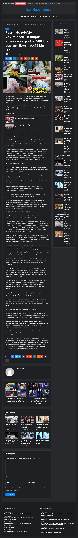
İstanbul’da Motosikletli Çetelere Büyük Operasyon (26, 442)
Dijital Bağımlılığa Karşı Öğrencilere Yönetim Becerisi (29, 125)
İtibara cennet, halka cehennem (68, 108)
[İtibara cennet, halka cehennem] (59, 109)
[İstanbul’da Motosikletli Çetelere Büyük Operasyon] (27, 435)
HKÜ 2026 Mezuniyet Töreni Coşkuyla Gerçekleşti (26, 426)
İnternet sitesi (31, 482)
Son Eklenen (63, 23)
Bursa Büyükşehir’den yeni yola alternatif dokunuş (68, 32)
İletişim (55, 16)
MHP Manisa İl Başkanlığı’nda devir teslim (26, 118)
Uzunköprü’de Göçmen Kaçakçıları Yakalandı (11, 441)
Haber (28, 16)
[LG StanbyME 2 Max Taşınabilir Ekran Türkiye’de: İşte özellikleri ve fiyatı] (59, 234)
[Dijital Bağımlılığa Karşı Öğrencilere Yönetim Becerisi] (9, 127)
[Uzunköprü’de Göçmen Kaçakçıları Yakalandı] (11, 435)
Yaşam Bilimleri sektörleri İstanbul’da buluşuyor (38, 3)
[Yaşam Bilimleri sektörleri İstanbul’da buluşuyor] (59, 58)
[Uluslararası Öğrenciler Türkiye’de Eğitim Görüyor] (42, 435)
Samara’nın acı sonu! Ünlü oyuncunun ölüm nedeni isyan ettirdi (42, 426)
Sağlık (39, 16)
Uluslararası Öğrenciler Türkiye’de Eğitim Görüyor (42, 442)
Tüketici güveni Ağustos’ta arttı (67, 224)
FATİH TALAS (11, 54)
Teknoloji (44, 16)
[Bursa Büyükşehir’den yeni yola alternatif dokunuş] (59, 31)
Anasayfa (23, 16)
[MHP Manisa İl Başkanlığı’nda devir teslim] (9, 120)
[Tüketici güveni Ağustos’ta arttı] (59, 224)
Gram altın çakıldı (67, 68)
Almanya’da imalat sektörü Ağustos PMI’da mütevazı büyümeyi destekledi (62, 216)
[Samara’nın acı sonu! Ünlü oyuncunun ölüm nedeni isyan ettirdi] (42, 419)
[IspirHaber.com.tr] (39, 9)
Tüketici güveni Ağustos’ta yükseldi (67, 207)
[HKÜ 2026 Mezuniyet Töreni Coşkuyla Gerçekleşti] (27, 419)
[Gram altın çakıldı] (59, 70)
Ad (6, 476)
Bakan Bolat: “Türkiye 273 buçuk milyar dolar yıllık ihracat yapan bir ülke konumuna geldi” (68, 144)
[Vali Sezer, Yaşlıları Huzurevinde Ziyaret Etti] (11, 419)
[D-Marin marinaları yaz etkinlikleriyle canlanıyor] (59, 196)
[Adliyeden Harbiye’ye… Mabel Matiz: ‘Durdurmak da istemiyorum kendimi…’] (59, 43)
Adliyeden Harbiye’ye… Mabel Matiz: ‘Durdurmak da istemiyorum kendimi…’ (68, 45)
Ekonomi (33, 16)
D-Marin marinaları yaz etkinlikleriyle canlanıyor (68, 197)
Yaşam (50, 16)
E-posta (7, 482)
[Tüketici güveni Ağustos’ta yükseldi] (59, 206)
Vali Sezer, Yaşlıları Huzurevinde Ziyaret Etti (11, 426)
